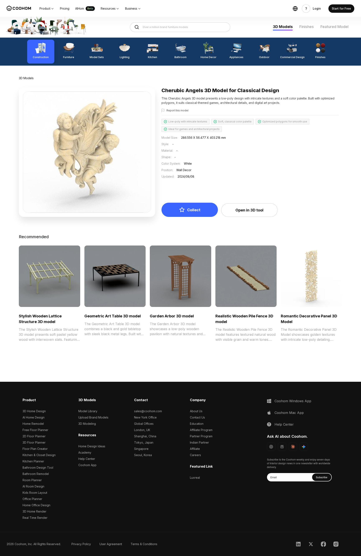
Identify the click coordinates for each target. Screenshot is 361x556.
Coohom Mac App (289, 413)
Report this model (177, 110)
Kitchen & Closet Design (39, 455)
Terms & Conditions (144, 544)
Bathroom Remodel (36, 474)
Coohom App (87, 465)
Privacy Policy (81, 544)
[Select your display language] (295, 8)
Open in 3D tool (249, 210)
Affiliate (195, 448)
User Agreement (110, 544)
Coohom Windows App (293, 401)
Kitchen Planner (33, 461)
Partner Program (201, 436)
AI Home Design (33, 417)
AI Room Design (33, 486)
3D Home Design (34, 411)
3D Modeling (87, 423)
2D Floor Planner (34, 436)
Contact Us (197, 417)
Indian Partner (199, 442)
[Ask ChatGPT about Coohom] (271, 447)
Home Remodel (33, 423)
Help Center (86, 459)
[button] (46, 8)
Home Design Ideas (91, 446)
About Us (196, 411)
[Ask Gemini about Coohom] (304, 447)
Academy (84, 452)
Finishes (306, 26)
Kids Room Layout (35, 492)
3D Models (283, 26)
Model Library (87, 411)
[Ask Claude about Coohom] (293, 447)
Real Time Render (35, 517)
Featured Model (334, 26)
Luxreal (195, 477)
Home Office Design (36, 505)
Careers (195, 455)
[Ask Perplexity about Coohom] (282, 447)
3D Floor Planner (34, 442)
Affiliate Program (201, 430)
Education (196, 423)
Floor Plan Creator (35, 448)
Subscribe (321, 477)
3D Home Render (34, 511)
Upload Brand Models (93, 417)
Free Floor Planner (35, 430)
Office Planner (32, 499)
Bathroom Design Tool (38, 467)
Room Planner (32, 480)
